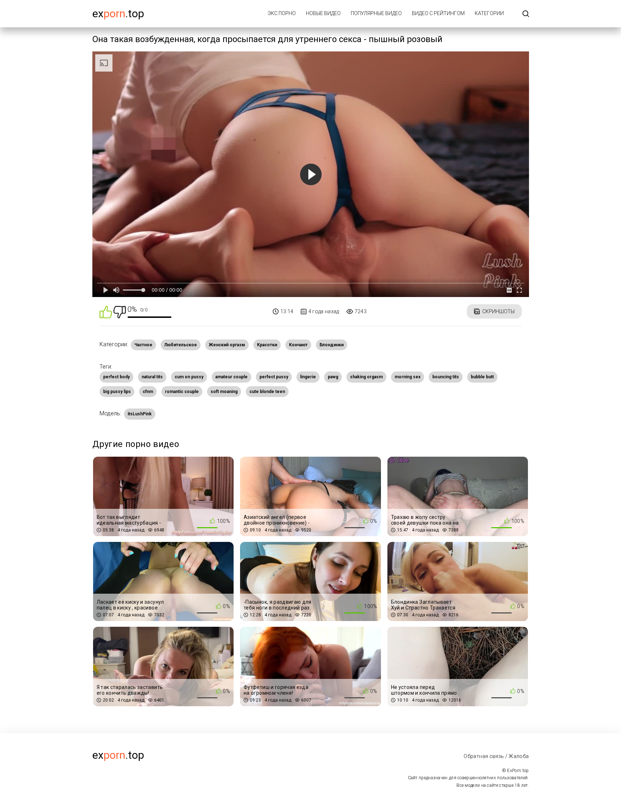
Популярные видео (376, 13)
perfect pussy (273, 376)
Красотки (267, 344)
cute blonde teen (267, 391)
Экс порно (282, 13)
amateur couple (231, 376)
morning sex (407, 376)
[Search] (526, 14)
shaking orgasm (366, 376)
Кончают (298, 344)
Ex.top (118, 13)
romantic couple (182, 391)
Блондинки (331, 344)
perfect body (116, 376)
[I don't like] (120, 311)
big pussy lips (117, 391)
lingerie (308, 376)
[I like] (106, 311)
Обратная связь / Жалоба (496, 756)
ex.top (118, 755)
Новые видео (323, 13)
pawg (333, 376)
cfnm (148, 391)
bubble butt (482, 376)
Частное (143, 344)
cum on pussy (189, 376)
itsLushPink (140, 413)
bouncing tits (445, 376)
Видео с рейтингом (438, 13)
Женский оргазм (227, 344)
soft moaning (224, 391)
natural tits (152, 376)
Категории (489, 13)
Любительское (180, 344)
